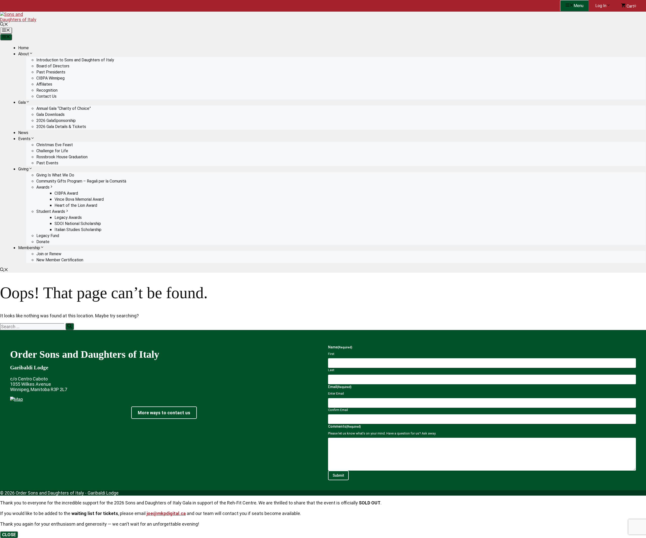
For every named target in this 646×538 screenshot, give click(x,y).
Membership (29, 247)
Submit (338, 475)
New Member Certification (59, 260)
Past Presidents (50, 72)
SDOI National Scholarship (78, 223)
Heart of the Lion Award (76, 205)
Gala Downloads (50, 114)
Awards (42, 187)
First (331, 354)
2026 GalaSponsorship (56, 120)
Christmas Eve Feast (54, 144)
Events (24, 138)
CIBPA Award (66, 193)
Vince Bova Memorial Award (79, 199)
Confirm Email (338, 410)
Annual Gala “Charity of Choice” (63, 108)
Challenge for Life (52, 150)
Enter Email (336, 393)
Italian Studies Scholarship (78, 229)
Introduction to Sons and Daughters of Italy (75, 60)
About (23, 54)
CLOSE (9, 534)
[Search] (69, 326)
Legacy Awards (68, 217)
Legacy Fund (47, 235)
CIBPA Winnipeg (50, 78)
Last (331, 370)
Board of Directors (52, 66)
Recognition (47, 90)
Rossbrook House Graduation (62, 157)
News (23, 132)
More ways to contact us (164, 412)
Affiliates (44, 84)
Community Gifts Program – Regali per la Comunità (81, 181)
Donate (42, 241)
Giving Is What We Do (55, 175)
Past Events (47, 163)
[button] (4, 24)
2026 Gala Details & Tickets (61, 126)
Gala (22, 102)
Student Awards (50, 211)
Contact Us (46, 96)
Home (23, 47)
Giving (23, 169)
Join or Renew (48, 253)
